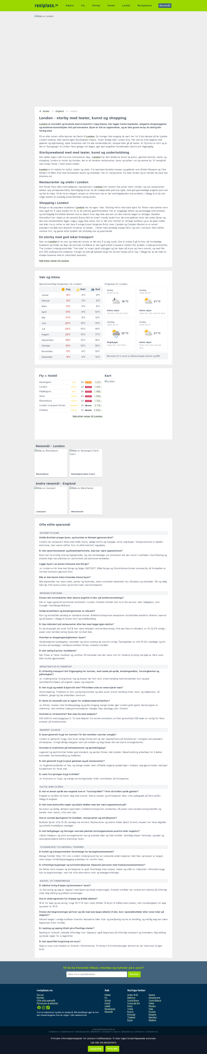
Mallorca (131, 998)
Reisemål (165, 5)
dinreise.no (139, 1032)
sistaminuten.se (67, 1032)
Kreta (129, 1006)
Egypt (130, 1020)
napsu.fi (116, 1032)
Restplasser (145, 5)
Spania (152, 995)
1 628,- (98, 396)
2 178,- (98, 405)
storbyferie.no (152, 1032)
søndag (145, 291)
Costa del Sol (133, 1003)
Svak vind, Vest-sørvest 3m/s (150, 346)
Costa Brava (133, 1000)
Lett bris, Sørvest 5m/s (117, 313)
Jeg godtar (96, 1048)
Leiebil (126, 5)
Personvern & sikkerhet (47, 1003)
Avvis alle (112, 1048)
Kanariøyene (154, 998)
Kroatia (152, 1012)
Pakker (70, 5)
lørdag (112, 291)
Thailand (131, 1017)
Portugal (131, 1014)
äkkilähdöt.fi (95, 1032)
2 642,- (98, 410)
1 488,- (98, 391)
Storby (96, 5)
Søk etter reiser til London (54, 261)
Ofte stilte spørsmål (46, 1000)
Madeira (152, 1020)
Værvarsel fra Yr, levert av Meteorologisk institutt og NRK (133, 356)
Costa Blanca (155, 1000)
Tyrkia (130, 1009)
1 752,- (98, 400)
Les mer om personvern (103, 1042)
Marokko (153, 1017)
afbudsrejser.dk (82, 1032)
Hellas (151, 1003)
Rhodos (152, 1006)
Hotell (111, 5)
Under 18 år (132, 995)
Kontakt (40, 998)
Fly (83, 5)
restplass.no (54, 1032)
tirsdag (145, 323)
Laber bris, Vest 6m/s (116, 345)
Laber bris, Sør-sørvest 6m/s (152, 313)
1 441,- (98, 386)
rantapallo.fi (107, 1032)
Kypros (130, 1012)
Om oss (40, 995)
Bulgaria (152, 1014)
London (43, 124)
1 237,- (98, 382)
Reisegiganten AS (107, 1029)
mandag (112, 323)
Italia (151, 1009)
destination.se (127, 1032)
